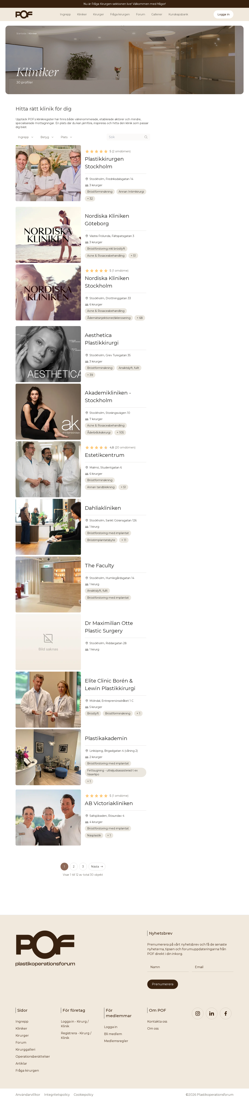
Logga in (223, 14)
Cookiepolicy (83, 1095)
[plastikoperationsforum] (22, 14)
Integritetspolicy (57, 1095)
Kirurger (98, 14)
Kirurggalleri (25, 1049)
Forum (140, 14)
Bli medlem (113, 1034)
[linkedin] (211, 1013)
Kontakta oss (157, 1021)
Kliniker (82, 14)
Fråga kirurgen (120, 14)
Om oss (153, 1028)
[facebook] (225, 1013)
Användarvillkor (28, 1095)
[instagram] (197, 1013)
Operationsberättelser (33, 1056)
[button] (97, 866)
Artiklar (21, 1063)
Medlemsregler (116, 1041)
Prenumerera (162, 984)
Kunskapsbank (178, 14)
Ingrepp (65, 14)
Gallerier (156, 14)
